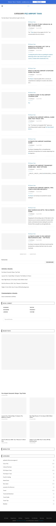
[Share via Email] (32, 36)
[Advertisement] (28, 381)
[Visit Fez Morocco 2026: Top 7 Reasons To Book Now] (14, 429)
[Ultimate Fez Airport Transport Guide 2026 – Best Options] (14, 171)
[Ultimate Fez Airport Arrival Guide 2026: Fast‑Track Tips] (14, 122)
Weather (28, 504)
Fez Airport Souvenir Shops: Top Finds (11, 272)
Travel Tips (28, 500)
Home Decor (28, 480)
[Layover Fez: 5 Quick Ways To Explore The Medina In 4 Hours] (14, 405)
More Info (39, 2)
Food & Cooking (28, 477)
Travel (28, 490)
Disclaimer (41, 520)
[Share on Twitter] (30, 36)
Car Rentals (34, 518)
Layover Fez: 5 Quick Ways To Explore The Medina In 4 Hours (16, 276)
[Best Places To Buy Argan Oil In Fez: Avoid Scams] (14, 29)
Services (42, 518)
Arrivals (6, 518)
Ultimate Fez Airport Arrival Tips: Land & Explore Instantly (41, 188)
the (29, 153)
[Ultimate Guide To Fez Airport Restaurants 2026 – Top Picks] (14, 241)
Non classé (28, 483)
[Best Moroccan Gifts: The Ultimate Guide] (14, 215)
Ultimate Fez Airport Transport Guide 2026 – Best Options (40, 166)
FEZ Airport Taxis (32, 22)
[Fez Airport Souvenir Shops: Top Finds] (28, 352)
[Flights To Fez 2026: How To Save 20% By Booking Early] (42, 429)
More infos (49, 518)
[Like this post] (28, 36)
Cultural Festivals (28, 467)
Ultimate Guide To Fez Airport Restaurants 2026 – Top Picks (39, 236)
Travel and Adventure (28, 493)
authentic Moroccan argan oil (28, 460)
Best (32, 32)
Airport (32, 78)
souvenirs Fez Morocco (28, 487)
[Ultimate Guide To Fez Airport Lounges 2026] (14, 100)
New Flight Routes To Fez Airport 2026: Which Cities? (15, 279)
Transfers (27, 518)
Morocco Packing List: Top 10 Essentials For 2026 (39, 47)
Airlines (20, 518)
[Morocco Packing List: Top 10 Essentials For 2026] (14, 52)
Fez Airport (31, 195)
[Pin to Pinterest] (31, 36)
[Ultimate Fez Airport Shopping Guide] (14, 146)
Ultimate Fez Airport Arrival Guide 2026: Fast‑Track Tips (41, 117)
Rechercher (5, 259)
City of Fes (28, 463)
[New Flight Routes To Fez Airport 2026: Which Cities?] (42, 405)
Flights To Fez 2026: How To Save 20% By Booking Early (15, 287)
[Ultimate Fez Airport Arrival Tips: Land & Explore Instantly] (14, 193)
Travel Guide (28, 497)
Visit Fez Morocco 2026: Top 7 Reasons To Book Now (14, 283)
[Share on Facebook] (29, 36)
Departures (13, 518)
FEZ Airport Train (28, 473)
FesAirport (32, 28)
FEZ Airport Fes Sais (21, 520)
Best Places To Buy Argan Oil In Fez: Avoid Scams (40, 25)
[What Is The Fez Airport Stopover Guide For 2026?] (14, 76)
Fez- (29, 102)
